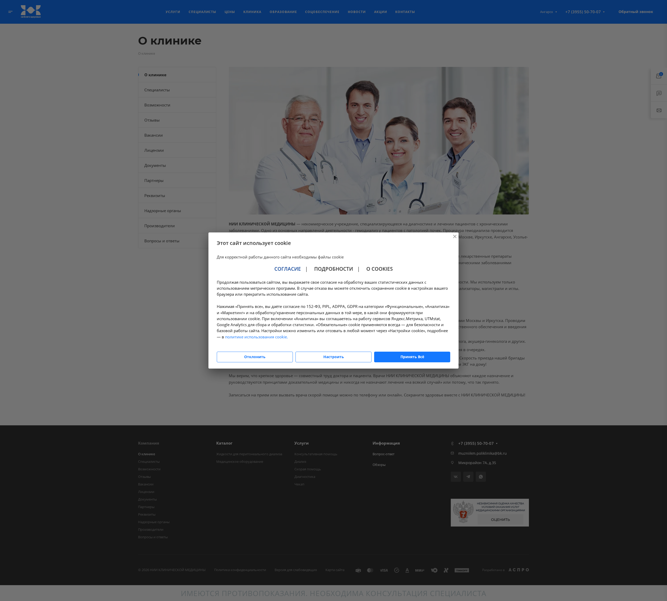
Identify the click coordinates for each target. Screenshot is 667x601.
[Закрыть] (455, 236)
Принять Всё (412, 356)
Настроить (333, 356)
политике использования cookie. (256, 336)
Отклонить (254, 356)
